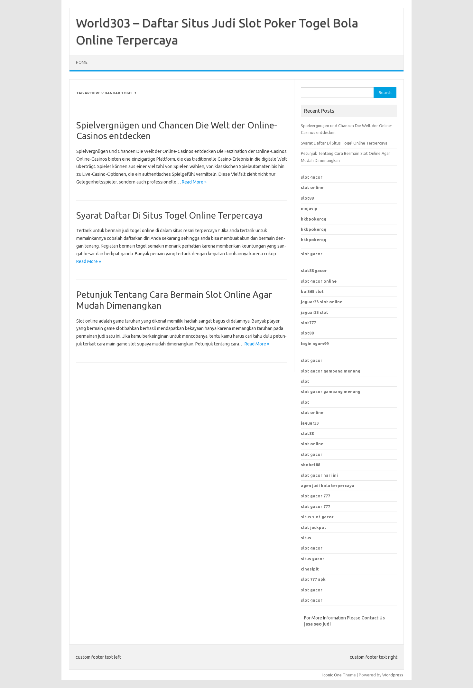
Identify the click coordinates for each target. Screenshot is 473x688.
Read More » (194, 181)
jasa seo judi (317, 624)
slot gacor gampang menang (330, 371)
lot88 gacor (314, 270)
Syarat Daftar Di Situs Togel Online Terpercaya (169, 215)
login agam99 (315, 343)
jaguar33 (310, 423)
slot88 (307, 198)
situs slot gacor (317, 516)
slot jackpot (313, 527)
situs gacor (312, 558)
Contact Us (373, 617)
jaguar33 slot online (321, 301)
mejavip (309, 208)
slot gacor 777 (315, 496)
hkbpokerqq (313, 219)
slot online (312, 187)
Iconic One (332, 675)
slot (305, 381)
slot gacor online (319, 281)
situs (306, 537)
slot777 (308, 322)
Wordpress (392, 675)
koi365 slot (312, 291)
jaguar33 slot (314, 312)
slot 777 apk (313, 579)
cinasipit (310, 569)
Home (82, 62)
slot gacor (311, 177)
